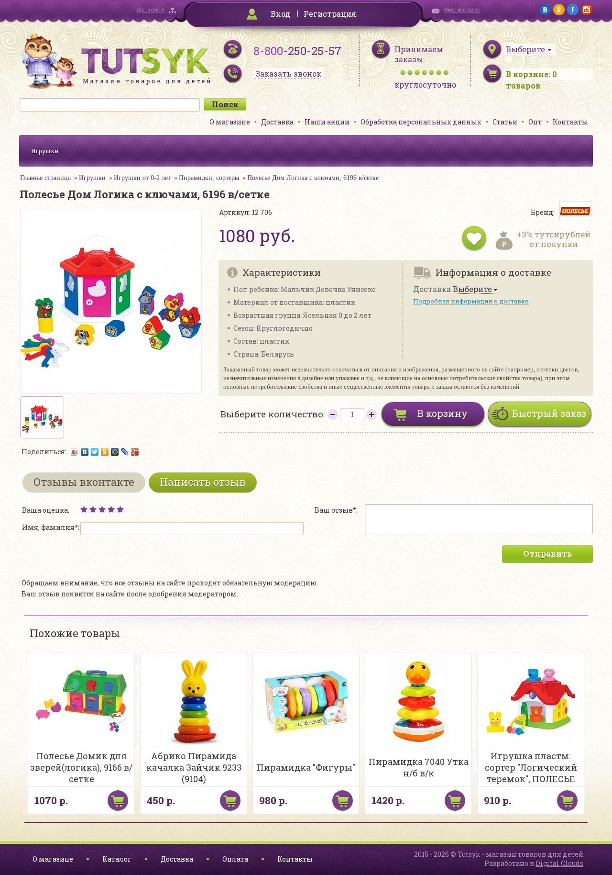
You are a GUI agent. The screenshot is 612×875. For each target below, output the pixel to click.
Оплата (235, 859)
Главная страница (45, 177)
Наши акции (327, 121)
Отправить (547, 553)
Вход (280, 14)
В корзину (442, 413)
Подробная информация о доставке (471, 301)
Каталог (116, 859)
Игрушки (45, 151)
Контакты (570, 121)
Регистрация (330, 14)
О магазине (229, 121)
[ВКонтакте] (85, 452)
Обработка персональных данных (421, 121)
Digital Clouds (559, 863)
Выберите (472, 289)
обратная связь (462, 10)
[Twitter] (95, 452)
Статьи (504, 121)
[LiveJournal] (125, 452)
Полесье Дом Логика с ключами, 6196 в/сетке (313, 177)
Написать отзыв (203, 482)
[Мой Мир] (115, 452)
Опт (535, 121)
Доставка (277, 121)
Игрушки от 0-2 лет (142, 177)
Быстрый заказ (549, 413)
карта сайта (150, 10)
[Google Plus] (135, 452)
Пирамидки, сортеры (209, 177)
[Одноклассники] (105, 452)
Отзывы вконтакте (83, 482)
